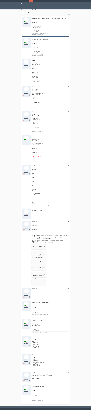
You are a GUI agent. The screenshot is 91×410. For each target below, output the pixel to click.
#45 (68, 111)
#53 (68, 336)
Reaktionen (24, 94)
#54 (68, 354)
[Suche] (68, 1)
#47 (68, 165)
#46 (68, 135)
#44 (68, 86)
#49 (68, 221)
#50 (68, 288)
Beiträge (24, 95)
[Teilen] (69, 14)
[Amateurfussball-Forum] (45, 5)
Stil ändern (68, 406)
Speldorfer (33, 203)
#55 (68, 372)
